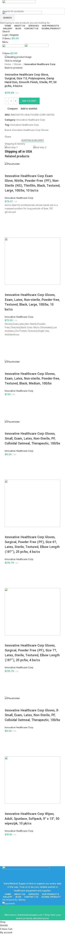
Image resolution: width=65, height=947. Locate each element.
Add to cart (29, 101)
